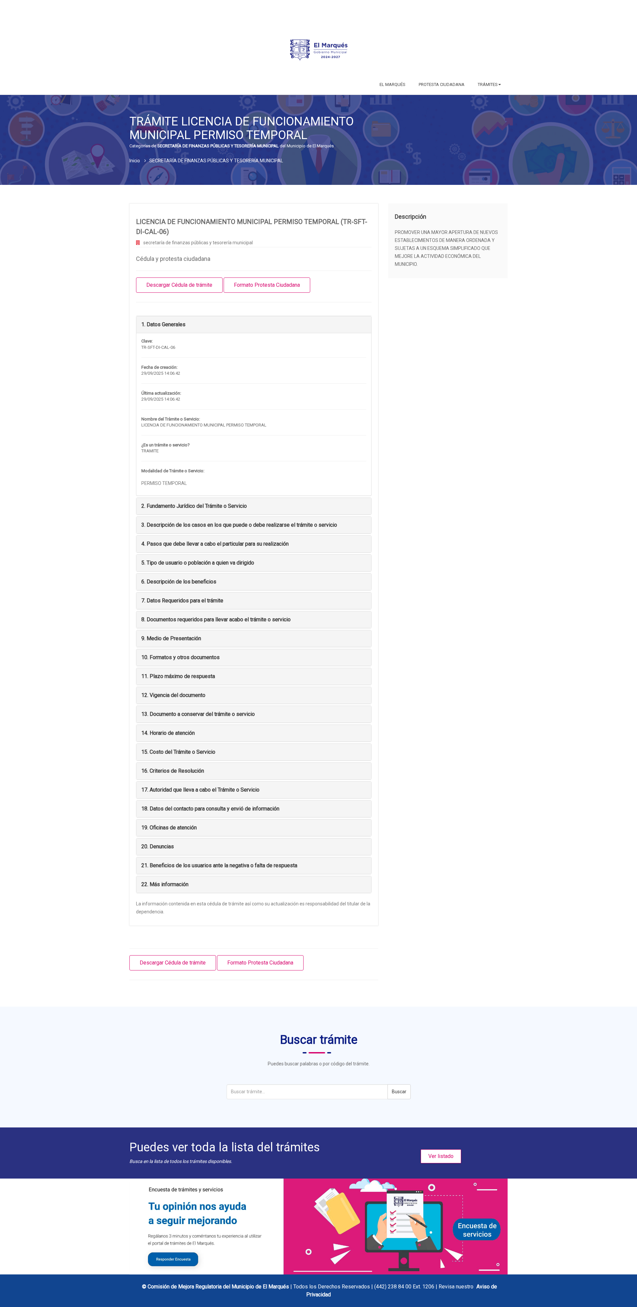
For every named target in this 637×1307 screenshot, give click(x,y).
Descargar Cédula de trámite (179, 285)
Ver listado (441, 1156)
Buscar (399, 1091)
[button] (163, 324)
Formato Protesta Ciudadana (267, 285)
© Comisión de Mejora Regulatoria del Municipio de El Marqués (216, 1286)
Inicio (134, 160)
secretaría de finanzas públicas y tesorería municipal (198, 242)
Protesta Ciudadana (441, 84)
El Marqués (392, 84)
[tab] (253, 324)
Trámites (488, 84)
